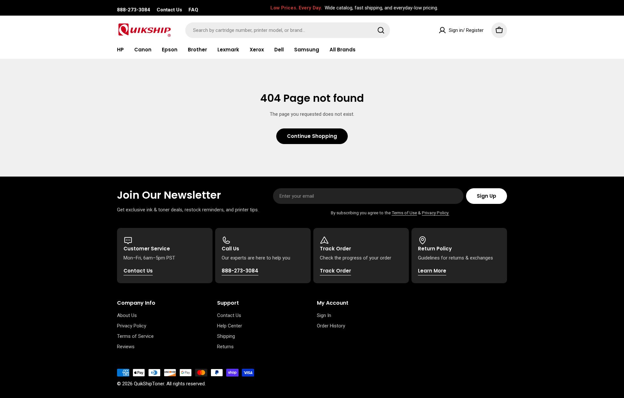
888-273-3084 (133, 10)
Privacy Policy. (435, 212)
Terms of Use (404, 212)
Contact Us (169, 10)
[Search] (381, 30)
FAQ (193, 10)
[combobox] (287, 30)
